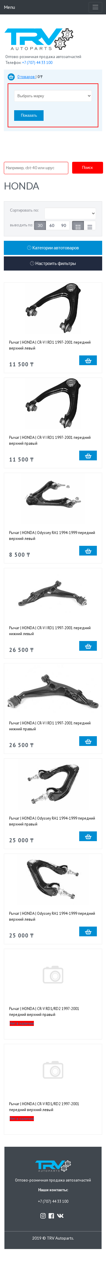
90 (63, 225)
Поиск (87, 167)
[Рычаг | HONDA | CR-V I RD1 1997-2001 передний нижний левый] (53, 593)
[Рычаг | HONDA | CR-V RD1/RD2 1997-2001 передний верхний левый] (53, 1069)
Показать (29, 115)
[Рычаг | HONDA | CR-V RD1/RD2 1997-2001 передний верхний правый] (53, 974)
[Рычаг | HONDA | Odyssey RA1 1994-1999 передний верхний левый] (53, 498)
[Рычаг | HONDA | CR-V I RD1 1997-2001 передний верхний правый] (53, 403)
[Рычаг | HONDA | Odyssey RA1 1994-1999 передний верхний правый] (53, 784)
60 (51, 225)
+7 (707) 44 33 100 (37, 62)
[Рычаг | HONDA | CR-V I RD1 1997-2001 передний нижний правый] (53, 688)
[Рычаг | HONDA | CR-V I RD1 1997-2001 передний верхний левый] (53, 308)
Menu (9, 7)
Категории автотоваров (55, 247)
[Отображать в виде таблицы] (90, 225)
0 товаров (26, 76)
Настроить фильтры (55, 263)
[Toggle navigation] (95, 7)
